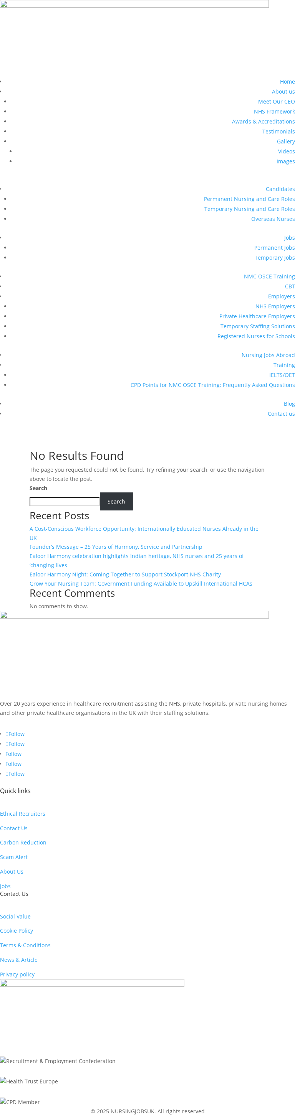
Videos (286, 151)
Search (38, 488)
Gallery (286, 141)
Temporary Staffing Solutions (257, 326)
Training (284, 365)
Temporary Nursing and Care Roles (249, 208)
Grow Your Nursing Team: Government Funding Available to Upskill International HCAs (141, 583)
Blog (289, 403)
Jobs (289, 237)
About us (283, 91)
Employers (281, 296)
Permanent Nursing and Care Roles (249, 198)
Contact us (281, 413)
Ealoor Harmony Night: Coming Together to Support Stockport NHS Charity (125, 574)
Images (286, 161)
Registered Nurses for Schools (256, 336)
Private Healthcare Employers (257, 316)
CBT (290, 286)
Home (287, 81)
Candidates (280, 189)
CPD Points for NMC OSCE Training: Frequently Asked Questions (213, 384)
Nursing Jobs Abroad (268, 355)
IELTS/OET (282, 375)
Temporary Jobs (275, 257)
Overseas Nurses (273, 218)
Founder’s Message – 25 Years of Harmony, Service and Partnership (116, 546)
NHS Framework (274, 111)
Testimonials (278, 131)
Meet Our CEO (276, 101)
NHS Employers (275, 306)
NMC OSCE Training (269, 276)
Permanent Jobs (274, 247)
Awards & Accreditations (263, 121)
